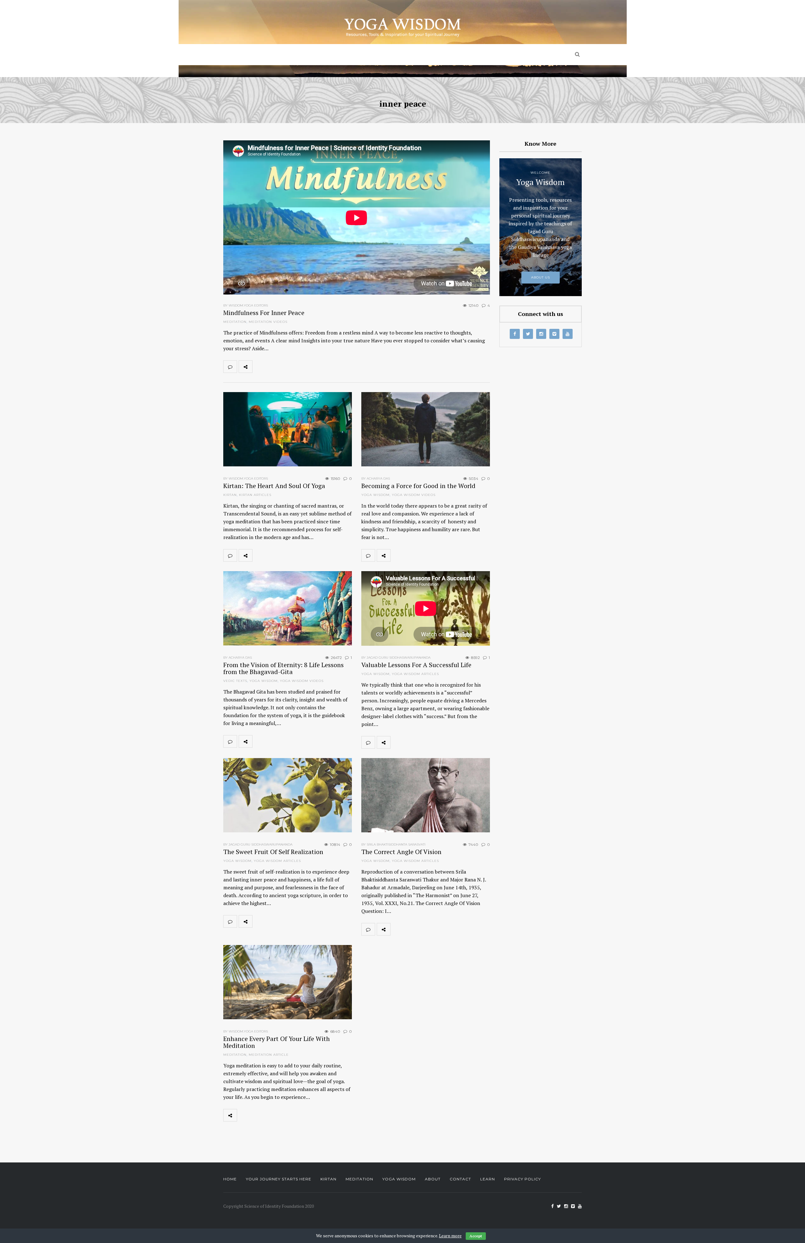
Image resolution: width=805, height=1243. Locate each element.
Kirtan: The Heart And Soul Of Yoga (274, 485)
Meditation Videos (268, 322)
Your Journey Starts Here (278, 1179)
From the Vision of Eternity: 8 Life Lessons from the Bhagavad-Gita (283, 668)
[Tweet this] (273, 366)
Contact (460, 1179)
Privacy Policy (522, 1179)
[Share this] (259, 366)
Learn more (450, 1236)
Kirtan (358, 54)
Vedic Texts (235, 681)
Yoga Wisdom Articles (415, 674)
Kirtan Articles (255, 495)
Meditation (404, 54)
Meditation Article (269, 1055)
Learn (487, 1179)
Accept (475, 1236)
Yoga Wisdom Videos (414, 495)
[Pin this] (301, 366)
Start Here (318, 54)
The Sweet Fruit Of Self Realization (273, 851)
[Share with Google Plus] (287, 366)
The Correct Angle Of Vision (401, 851)
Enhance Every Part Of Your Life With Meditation (276, 1042)
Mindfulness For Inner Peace (263, 312)
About (433, 1179)
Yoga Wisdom (460, 54)
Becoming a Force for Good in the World (418, 485)
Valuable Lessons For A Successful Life (416, 665)
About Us (513, 54)
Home (280, 54)
